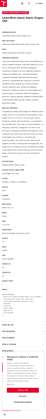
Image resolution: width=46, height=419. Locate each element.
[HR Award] (4, 414)
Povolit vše (23, 390)
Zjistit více (10, 384)
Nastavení (23, 396)
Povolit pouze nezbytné (23, 402)
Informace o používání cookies (11, 410)
